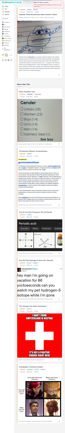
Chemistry (7, 31)
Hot (6, 9)
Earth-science (7, 38)
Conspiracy (7, 36)
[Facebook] (11, 60)
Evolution (6, 43)
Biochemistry (27, 17)
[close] (62, 2)
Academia (7, 22)
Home (6, 6)
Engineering (7, 40)
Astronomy (7, 27)
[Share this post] (58, 75)
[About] (3, 60)
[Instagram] (5, 60)
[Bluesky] (8, 60)
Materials (30, 94)
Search (7, 14)
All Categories (7, 49)
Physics (29, 262)
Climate (6, 33)
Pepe (33, 17)
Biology (6, 29)
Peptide (21, 17)
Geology (6, 45)
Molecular (47, 17)
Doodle (52, 17)
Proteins (37, 17)
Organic (42, 17)
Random (7, 11)
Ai (4, 24)
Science (29, 9)
